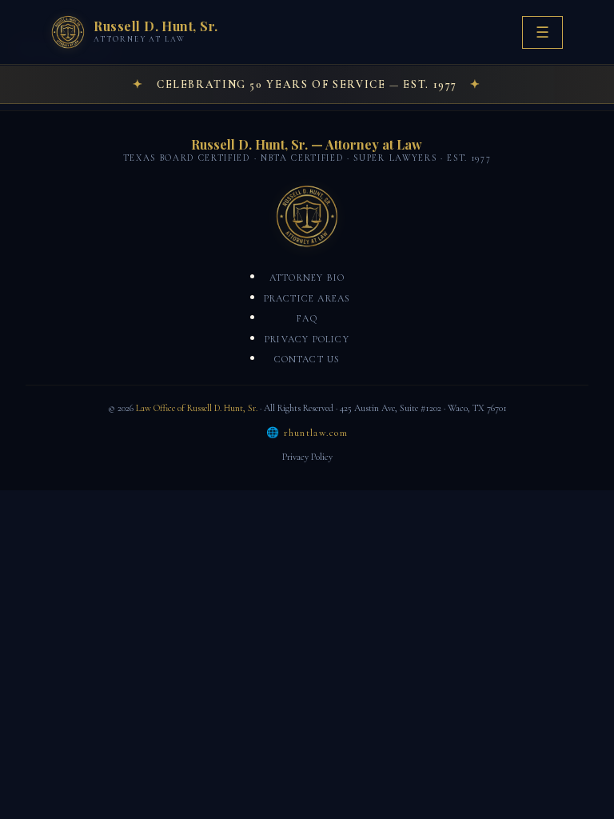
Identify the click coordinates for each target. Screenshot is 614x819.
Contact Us (307, 359)
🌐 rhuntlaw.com (307, 432)
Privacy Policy (307, 339)
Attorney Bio (307, 277)
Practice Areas (307, 298)
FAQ (307, 318)
